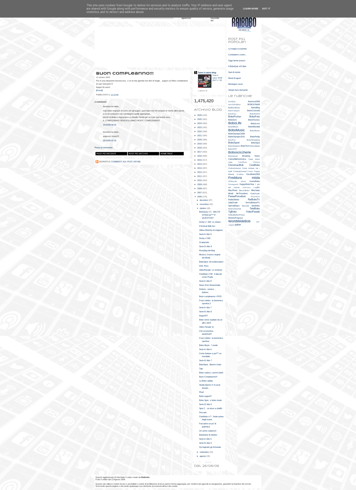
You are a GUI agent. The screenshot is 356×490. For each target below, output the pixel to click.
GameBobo (255, 181)
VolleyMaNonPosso (236, 215)
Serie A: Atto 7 (205, 307)
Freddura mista (244, 178)
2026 (199, 115)
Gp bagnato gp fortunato (210, 447)
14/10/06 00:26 (109, 125)
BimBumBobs (234, 108)
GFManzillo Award (237, 181)
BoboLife (234, 123)
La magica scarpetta (237, 49)
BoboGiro (232, 120)
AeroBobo (232, 102)
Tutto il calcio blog (207, 72)
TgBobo (232, 211)
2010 (199, 180)
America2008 (254, 101)
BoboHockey (254, 120)
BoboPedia (255, 137)
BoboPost (232, 140)
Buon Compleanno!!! (208, 377)
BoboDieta (232, 114)
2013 (199, 168)
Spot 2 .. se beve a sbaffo (210, 408)
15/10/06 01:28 (109, 140)
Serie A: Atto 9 (205, 234)
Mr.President (242, 193)
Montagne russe (235, 84)
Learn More (250, 8)
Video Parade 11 (206, 327)
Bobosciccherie (239, 152)
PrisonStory (255, 197)
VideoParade (253, 211)
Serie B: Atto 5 (205, 443)
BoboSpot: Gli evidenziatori (211, 262)
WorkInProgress (235, 218)
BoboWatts (255, 146)
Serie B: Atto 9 (205, 246)
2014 (199, 164)
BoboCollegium (234, 111)
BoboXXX (232, 149)
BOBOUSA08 (254, 104)
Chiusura (256, 162)
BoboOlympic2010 (236, 137)
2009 (199, 184)
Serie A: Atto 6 (205, 349)
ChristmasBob (235, 165)
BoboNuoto (255, 131)
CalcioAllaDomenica (237, 159)
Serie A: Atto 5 (205, 439)
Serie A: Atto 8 (205, 281)
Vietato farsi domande (238, 90)
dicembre (204, 200)
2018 (199, 148)
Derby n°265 (204, 238)
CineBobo (254, 165)
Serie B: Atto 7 (205, 360)
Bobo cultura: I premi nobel (211, 373)
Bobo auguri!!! (205, 396)
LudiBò (257, 187)
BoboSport (234, 142)
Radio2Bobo (233, 199)
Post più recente (106, 154)
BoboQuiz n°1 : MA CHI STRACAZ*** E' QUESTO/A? (209, 215)
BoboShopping (253, 140)
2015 (199, 160)
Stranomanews (234, 209)
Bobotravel (233, 156)
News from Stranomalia (209, 285)
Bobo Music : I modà (208, 345)
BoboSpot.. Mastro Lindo (210, 364)
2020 (199, 139)
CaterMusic (242, 162)
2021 (199, 135)
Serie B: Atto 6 (205, 404)
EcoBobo (240, 174)
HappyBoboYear (247, 184)
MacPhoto (232, 190)
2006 (199, 196)
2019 (199, 144)
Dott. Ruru (203, 266)
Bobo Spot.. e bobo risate (210, 400)
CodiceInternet (234, 168)
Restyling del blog (207, 250)
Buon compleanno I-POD (210, 296)
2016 (199, 156)
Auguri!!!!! (203, 316)
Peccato (203, 412)
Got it (266, 8)
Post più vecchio (138, 154)
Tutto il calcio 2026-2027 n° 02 (217, 77)
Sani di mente (234, 72)
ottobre (203, 208)
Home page (167, 154)
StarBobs (255, 206)
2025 (199, 119)
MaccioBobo (244, 190)
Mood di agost (234, 78)
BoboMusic (236, 130)
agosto (203, 456)
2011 (199, 176)
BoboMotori (233, 127)
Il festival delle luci (207, 226)
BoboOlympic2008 (236, 134)
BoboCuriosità (253, 110)
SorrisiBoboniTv (252, 202)
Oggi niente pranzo (236, 60)
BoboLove (255, 123)
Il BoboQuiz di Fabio (237, 66)
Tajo (201, 368)
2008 (199, 188)
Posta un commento (104, 147)
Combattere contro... (237, 54)
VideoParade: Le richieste (210, 270)
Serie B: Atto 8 (205, 311)
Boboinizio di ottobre (208, 435)
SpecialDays (234, 206)
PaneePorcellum (237, 196)
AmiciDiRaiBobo (234, 105)
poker (238, 224)
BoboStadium (234, 146)
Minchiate (255, 190)
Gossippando (233, 184)
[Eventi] (99, 90)
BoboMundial (254, 127)
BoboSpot (255, 143)
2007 (199, 192)
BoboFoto (254, 116)
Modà (230, 193)
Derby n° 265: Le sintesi (210, 222)
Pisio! (201, 392)
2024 (199, 123)
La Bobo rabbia (206, 381)
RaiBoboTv (254, 199)
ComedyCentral (239, 171)
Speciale (245, 206)
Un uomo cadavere (207, 431)
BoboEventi (255, 114)
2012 (199, 172)
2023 (199, 127)
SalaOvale (233, 202)
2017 (199, 152)
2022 (199, 131)
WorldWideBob (239, 221)
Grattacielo (204, 242)
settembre (204, 452)
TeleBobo (255, 208)
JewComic (247, 187)
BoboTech (245, 146)
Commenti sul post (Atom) (126, 161)
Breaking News (251, 156)
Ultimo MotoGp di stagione (211, 230)
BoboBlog (255, 107)
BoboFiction (234, 116)
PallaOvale (255, 194)
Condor (250, 171)
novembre (204, 204)
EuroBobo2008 (253, 174)
